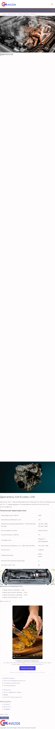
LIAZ (1, 274)
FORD (2, 172)
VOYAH (2, 432)
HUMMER (3, 209)
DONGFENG (3, 153)
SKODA (2, 387)
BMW (1, 77)
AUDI (1, 70)
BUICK (2, 88)
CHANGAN (3, 104)
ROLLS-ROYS (4, 364)
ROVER (2, 368)
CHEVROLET (4, 111)
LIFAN (2, 277)
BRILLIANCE (4, 81)
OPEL (1, 334)
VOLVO (2, 425)
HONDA (2, 202)
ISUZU (2, 221)
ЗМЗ (1, 451)
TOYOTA (2, 413)
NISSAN (2, 327)
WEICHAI (2, 436)
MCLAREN (3, 311)
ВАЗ (1, 447)
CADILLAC (3, 96)
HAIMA (2, 194)
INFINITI (3, 217)
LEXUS (2, 270)
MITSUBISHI (4, 323)
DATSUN (2, 145)
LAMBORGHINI (4, 255)
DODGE (2, 149)
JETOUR (2, 243)
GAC (1, 175)
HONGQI (2, 206)
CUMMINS (3, 122)
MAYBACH (3, 304)
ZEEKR (2, 440)
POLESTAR (3, 342)
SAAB (1, 372)
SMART (2, 391)
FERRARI (2, 164)
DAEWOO (2, 134)
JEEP (1, 240)
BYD (1, 92)
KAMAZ (2, 247)
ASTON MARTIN (5, 66)
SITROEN (3, 383)
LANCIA (2, 259)
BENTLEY (3, 73)
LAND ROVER (4, 262)
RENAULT (3, 361)
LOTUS (2, 289)
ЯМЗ (1, 455)
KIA (1, 251)
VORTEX (2, 429)
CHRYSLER (3, 115)
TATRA (2, 410)
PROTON (2, 353)
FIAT (1, 168)
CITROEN (3, 119)
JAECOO (2, 232)
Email (2, 714)
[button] (53, 10)
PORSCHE (3, 349)
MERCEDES (3, 315)
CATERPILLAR (4, 100)
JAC (1, 228)
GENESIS (3, 187)
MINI (1, 319)
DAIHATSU (3, 141)
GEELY (2, 179)
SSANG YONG (4, 395)
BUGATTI (3, 85)
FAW (1, 160)
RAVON (2, 357)
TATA (1, 406)
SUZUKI (2, 402)
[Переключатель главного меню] (52, 4)
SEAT (1, 379)
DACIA (2, 126)
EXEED (2, 156)
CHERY (2, 107)
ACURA (2, 58)
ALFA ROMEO (4, 62)
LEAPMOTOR (4, 266)
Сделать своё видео (27, 668)
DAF (1, 138)
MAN (1, 293)
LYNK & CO (3, 285)
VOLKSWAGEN (4, 421)
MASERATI (3, 300)
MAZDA (2, 308)
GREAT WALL (4, 190)
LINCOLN (3, 281)
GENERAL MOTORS (6, 183)
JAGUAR (2, 236)
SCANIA (2, 376)
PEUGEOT (3, 338)
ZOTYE (2, 444)
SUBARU (2, 398)
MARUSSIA (3, 296)
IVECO (2, 225)
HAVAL (2, 198)
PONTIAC (3, 345)
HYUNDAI (3, 213)
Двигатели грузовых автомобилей (11, 459)
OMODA (2, 330)
